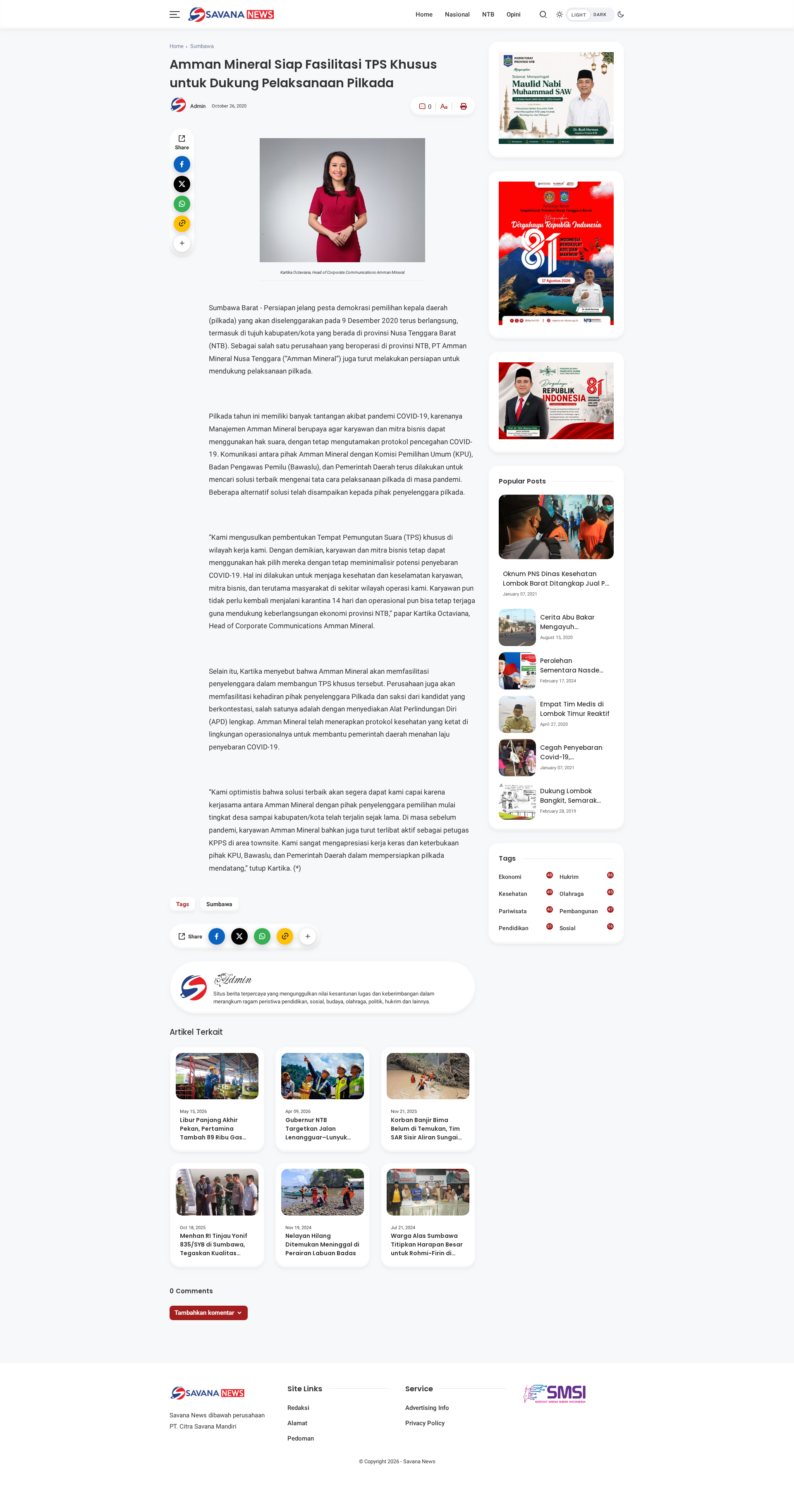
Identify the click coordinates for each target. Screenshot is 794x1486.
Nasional (457, 14)
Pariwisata (525, 910)
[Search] (543, 14)
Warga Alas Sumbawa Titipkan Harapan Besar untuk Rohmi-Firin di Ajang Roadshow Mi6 (427, 1245)
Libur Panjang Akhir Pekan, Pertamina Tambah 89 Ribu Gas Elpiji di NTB (211, 1129)
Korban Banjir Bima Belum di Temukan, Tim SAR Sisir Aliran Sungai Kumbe (425, 1129)
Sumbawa (202, 46)
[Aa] (443, 107)
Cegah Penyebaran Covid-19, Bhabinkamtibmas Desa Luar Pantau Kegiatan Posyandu (572, 752)
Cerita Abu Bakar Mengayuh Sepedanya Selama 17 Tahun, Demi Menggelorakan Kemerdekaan (571, 622)
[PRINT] (461, 106)
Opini (514, 14)
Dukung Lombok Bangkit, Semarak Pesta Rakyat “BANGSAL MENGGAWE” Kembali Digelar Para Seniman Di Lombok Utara (574, 796)
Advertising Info (427, 1408)
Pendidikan (525, 927)
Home (424, 14)
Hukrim (586, 876)
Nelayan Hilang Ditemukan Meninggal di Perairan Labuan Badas (322, 1244)
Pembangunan (586, 910)
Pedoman (300, 1438)
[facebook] (182, 164)
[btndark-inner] (590, 14)
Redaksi (298, 1408)
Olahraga (586, 893)
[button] (418, 141)
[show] (182, 243)
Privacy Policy (425, 1423)
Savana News (419, 1461)
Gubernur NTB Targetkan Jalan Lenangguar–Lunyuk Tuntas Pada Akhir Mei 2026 (319, 1129)
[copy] (182, 223)
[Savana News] (231, 14)
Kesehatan (525, 893)
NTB (488, 14)
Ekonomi (525, 876)
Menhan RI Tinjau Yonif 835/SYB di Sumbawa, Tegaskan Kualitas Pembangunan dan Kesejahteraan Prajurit (214, 1245)
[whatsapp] (182, 204)
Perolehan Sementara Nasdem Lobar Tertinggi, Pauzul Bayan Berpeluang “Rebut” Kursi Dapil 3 (573, 665)
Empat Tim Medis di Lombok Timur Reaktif (575, 709)
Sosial (586, 928)
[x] (182, 184)
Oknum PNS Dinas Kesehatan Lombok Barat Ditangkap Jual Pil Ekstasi (555, 579)
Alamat (297, 1423)
